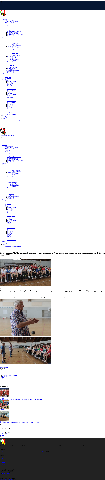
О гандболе (4, 463)
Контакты (4, 464)
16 (9, 432)
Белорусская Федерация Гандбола (7, 17)
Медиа (3, 458)
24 (0, 435)
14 (6, 432)
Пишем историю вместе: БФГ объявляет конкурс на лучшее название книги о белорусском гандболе (23, 451)
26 (3, 435)
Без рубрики (5, 384)
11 (2, 432)
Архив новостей (5, 381)
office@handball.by (6, 473)
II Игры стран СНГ (4, 367)
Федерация (4, 376)
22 (8, 433)
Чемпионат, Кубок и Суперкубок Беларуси (11, 375)
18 (2, 433)
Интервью (4, 383)
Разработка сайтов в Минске (6, 479)
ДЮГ (3, 460)
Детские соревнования (7, 379)
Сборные (4, 377)
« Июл (1, 437)
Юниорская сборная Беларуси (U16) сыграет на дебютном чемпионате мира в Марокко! (20, 452)
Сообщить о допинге (4, 446)
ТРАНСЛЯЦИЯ (4, 9)
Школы (3, 462)
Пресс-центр (5, 380)
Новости (4, 459)
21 (6, 433)
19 (3, 433)
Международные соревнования (8, 378)
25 (2, 435)
